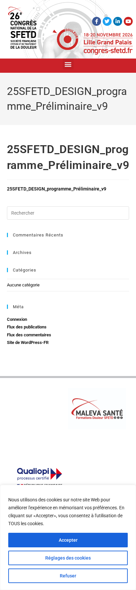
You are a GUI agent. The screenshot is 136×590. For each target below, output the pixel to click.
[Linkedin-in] (117, 21)
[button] (68, 64)
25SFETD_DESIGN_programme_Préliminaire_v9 (56, 188)
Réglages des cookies (68, 558)
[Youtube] (128, 21)
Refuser (68, 575)
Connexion (17, 319)
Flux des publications (27, 326)
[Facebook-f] (96, 21)
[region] (68, 537)
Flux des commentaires (29, 334)
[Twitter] (107, 21)
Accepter (68, 540)
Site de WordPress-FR (28, 342)
